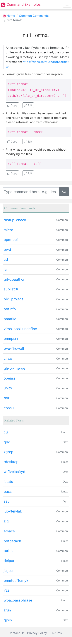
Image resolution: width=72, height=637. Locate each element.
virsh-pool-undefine (20, 329)
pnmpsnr (11, 338)
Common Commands (34, 15)
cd (6, 259)
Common (62, 219)
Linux (64, 432)
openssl (10, 378)
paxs (8, 491)
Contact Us (16, 633)
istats (8, 481)
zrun (7, 610)
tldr (6, 398)
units (8, 388)
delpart (10, 560)
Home (11, 15)
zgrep (8, 452)
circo (8, 358)
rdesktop (11, 462)
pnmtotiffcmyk (16, 580)
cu (6, 432)
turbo (8, 551)
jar (6, 269)
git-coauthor (14, 279)
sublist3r (11, 289)
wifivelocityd (14, 471)
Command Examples (23, 4)
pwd (7, 249)
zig (6, 521)
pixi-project (13, 299)
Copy (13, 105)
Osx (65, 442)
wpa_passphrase (18, 600)
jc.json (9, 570)
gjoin (8, 620)
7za (7, 590)
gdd (7, 442)
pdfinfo (10, 309)
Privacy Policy (37, 633)
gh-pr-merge (14, 368)
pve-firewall (14, 348)
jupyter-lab (13, 511)
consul (9, 408)
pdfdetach (12, 541)
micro (8, 230)
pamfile (10, 319)
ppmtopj (11, 239)
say (7, 501)
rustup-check (15, 220)
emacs (9, 531)
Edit (29, 105)
